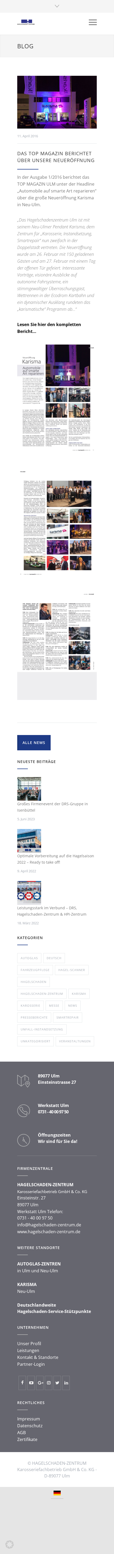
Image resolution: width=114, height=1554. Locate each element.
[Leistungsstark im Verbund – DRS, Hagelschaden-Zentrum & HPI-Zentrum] (29, 893)
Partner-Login (31, 1364)
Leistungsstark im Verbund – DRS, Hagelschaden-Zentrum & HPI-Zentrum (51, 911)
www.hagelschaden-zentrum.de (48, 1232)
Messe (54, 1005)
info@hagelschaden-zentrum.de (49, 1225)
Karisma (79, 994)
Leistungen (28, 1350)
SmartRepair (67, 1017)
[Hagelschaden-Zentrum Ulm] (53, 22)
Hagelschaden (33, 982)
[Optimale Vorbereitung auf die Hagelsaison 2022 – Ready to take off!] (29, 841)
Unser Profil (29, 1343)
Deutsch (54, 958)
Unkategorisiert (35, 1041)
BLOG (25, 46)
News (72, 1005)
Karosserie (30, 1005)
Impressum (28, 1419)
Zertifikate (27, 1439)
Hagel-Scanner (71, 970)
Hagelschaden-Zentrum (42, 994)
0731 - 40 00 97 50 (53, 1112)
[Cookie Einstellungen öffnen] (9, 1547)
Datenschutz (30, 1426)
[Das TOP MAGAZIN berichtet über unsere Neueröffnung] (57, 102)
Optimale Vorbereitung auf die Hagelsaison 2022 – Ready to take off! (55, 859)
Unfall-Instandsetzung (42, 1029)
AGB (21, 1432)
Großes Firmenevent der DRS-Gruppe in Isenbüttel (52, 807)
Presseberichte (34, 1017)
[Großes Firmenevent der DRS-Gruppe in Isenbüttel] (29, 789)
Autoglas (29, 958)
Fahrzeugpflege (35, 970)
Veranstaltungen (75, 1041)
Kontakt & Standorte (37, 1357)
